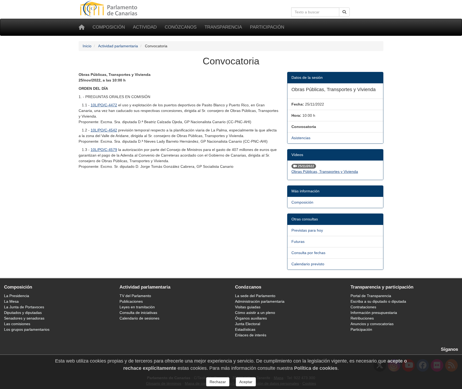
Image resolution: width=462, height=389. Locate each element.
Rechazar (218, 382)
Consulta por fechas (308, 253)
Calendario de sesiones (139, 318)
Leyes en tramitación (137, 307)
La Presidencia (16, 296)
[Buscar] (344, 12)
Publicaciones (131, 301)
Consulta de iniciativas (138, 312)
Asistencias (300, 138)
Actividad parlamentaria (118, 46)
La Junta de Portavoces (24, 307)
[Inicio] (81, 27)
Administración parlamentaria (259, 301)
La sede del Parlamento (255, 296)
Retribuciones (362, 318)
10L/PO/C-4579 (104, 149)
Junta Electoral (247, 324)
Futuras (298, 241)
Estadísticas (245, 329)
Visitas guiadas (247, 307)
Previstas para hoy (307, 230)
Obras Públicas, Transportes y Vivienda (324, 171)
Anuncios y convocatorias (372, 324)
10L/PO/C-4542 (104, 130)
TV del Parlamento (135, 296)
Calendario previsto (307, 264)
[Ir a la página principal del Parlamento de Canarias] (109, 8)
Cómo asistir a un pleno (255, 312)
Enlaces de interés (250, 335)
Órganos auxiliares (251, 318)
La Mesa (11, 301)
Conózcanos (181, 27)
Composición (109, 27)
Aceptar (245, 382)
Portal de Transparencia (371, 296)
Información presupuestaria (374, 312)
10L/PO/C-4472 (104, 105)
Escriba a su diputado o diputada (378, 301)
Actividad (145, 27)
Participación (267, 27)
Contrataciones (363, 307)
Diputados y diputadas (23, 312)
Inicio (87, 46)
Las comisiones (17, 324)
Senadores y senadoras (24, 318)
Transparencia (223, 27)
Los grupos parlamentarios (26, 329)
